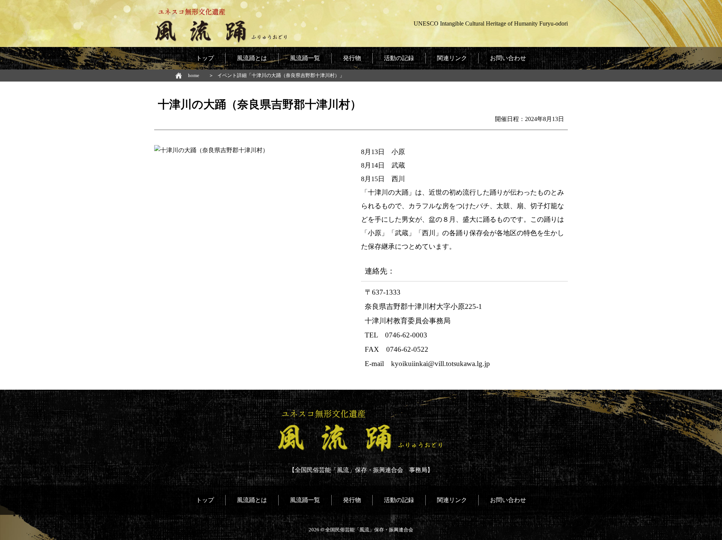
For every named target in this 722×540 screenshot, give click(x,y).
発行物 (352, 58)
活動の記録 (399, 58)
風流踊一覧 (305, 58)
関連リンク (452, 58)
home (193, 75)
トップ (205, 58)
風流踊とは (252, 58)
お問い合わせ (508, 58)
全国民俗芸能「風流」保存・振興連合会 (369, 529)
